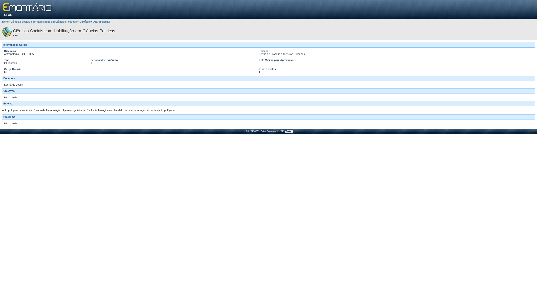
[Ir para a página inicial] (28, 8)
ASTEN (289, 131)
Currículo (85, 21)
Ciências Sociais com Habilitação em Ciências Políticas (43, 21)
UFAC (8, 15)
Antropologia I (101, 21)
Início (4, 21)
